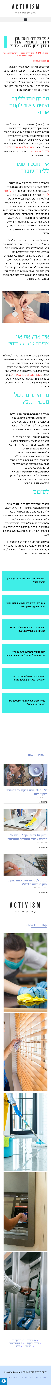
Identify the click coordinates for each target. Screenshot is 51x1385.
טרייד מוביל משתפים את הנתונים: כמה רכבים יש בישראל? (26, 702)
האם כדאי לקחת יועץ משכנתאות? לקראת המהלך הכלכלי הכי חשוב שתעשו (25, 653)
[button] (25, 19)
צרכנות (38, 53)
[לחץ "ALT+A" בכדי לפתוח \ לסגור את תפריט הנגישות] (3, 1381)
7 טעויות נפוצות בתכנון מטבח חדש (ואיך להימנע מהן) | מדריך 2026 (26, 604)
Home (45, 53)
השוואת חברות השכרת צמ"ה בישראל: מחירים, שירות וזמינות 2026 (27, 629)
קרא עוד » (43, 802)
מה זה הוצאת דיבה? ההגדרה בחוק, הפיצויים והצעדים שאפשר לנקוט (28, 678)
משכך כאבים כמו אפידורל (26, 374)
